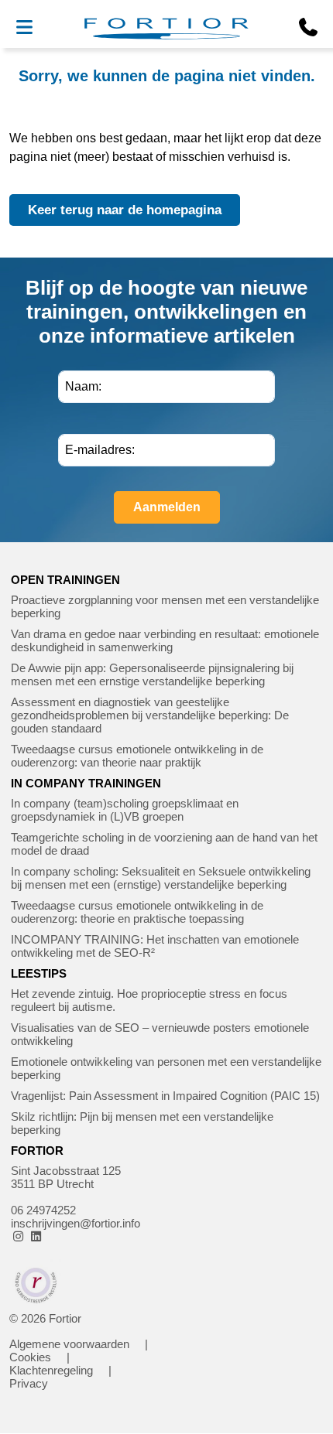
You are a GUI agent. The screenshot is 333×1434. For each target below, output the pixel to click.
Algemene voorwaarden (69, 1343)
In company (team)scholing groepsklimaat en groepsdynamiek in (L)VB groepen (125, 810)
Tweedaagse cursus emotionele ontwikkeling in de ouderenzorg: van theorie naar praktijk (137, 756)
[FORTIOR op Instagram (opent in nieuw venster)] (18, 1236)
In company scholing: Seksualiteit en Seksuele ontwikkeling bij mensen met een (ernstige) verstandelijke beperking (161, 878)
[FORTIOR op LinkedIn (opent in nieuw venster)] (36, 1236)
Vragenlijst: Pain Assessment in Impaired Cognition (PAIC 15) (165, 1095)
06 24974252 (43, 1210)
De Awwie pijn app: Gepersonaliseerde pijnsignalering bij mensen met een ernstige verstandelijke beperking (152, 674)
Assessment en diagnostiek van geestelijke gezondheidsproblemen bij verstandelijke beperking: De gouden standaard (150, 715)
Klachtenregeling (51, 1370)
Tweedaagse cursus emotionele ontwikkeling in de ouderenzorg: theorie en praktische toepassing (137, 912)
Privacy (28, 1383)
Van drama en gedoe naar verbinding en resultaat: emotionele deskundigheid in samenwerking (165, 640)
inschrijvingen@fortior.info (75, 1223)
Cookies (30, 1357)
